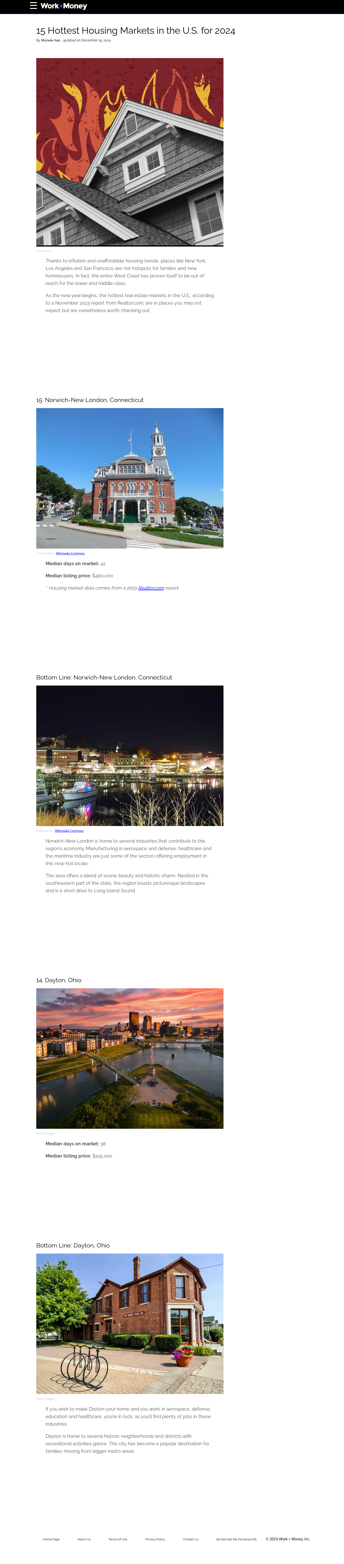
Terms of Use (118, 1539)
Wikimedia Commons (70, 553)
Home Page (51, 1539)
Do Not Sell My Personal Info (236, 1539)
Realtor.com (151, 588)
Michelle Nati (51, 40)
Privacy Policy (155, 1539)
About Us (84, 1539)
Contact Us (190, 1539)
